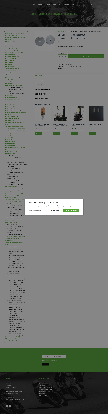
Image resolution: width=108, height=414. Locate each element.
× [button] (81, 200)
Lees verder (73, 206)
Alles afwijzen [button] (55, 210)
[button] (35, 210)
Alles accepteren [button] (71, 210)
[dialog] (54, 207)
